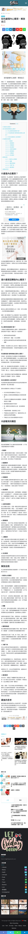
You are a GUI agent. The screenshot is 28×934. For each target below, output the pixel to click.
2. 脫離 (8, 161)
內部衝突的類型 (6, 139)
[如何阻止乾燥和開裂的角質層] (14, 912)
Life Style (7, 13)
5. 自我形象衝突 (10, 149)
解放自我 (4, 157)
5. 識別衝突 (9, 167)
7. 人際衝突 (9, 153)
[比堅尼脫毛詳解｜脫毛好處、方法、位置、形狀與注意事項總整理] (23, 902)
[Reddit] (20, 29)
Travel (3, 882)
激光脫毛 (4, 889)
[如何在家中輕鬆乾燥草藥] (5, 902)
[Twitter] (7, 29)
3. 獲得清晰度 (10, 163)
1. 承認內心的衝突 (11, 159)
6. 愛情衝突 (9, 151)
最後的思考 (5, 169)
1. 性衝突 (9, 141)
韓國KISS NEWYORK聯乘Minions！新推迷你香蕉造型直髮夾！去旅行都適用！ (19, 811)
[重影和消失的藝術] (7, 741)
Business (4, 884)
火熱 (7, 800)
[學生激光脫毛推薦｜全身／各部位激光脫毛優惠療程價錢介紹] (23, 907)
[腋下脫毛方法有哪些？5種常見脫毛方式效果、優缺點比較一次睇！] (14, 907)
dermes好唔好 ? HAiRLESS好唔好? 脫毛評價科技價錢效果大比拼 (18, 784)
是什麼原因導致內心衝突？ (9, 129)
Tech (3, 879)
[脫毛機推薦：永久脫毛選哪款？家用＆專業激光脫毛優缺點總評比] (14, 902)
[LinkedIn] (10, 29)
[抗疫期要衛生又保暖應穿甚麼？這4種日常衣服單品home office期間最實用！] (21, 755)
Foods (3, 877)
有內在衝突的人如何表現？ (13, 137)
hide (17, 123)
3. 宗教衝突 (9, 145)
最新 (20, 800)
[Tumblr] (14, 29)
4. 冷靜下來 (9, 165)
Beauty (4, 869)
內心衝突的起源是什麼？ (12, 131)
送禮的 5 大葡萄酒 (15, 790)
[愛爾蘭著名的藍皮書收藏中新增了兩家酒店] (23, 912)
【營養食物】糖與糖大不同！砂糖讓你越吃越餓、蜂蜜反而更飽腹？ (21, 748)
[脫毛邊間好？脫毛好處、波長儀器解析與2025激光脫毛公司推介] (5, 907)
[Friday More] (14, 3)
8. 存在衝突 (9, 155)
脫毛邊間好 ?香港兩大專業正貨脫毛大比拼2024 (18, 777)
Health (3, 872)
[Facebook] (3, 29)
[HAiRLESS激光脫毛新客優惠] (14, 9)
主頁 (3, 13)
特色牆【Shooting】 (16, 820)
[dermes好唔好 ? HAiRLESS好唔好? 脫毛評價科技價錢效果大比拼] (5, 785)
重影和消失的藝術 (5, 746)
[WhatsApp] (24, 29)
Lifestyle (4, 867)
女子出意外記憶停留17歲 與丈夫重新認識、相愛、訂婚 (18, 823)
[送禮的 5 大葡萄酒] (5, 792)
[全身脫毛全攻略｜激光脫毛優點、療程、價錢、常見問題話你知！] (5, 912)
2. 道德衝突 (9, 143)
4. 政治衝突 (9, 147)
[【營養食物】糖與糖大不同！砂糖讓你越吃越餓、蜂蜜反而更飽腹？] (21, 741)
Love (3, 887)
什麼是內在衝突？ (7, 127)
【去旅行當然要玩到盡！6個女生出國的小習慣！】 (19, 805)
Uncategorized (5, 892)
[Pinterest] (17, 29)
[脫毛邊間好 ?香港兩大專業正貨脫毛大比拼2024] (5, 778)
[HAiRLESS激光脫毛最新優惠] (14, 63)
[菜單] (26, 3)
